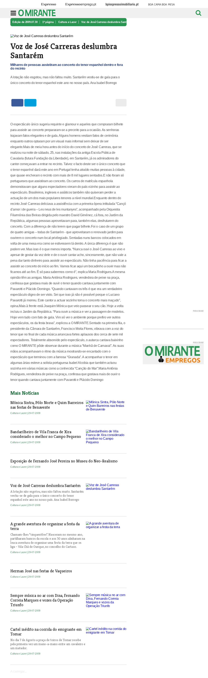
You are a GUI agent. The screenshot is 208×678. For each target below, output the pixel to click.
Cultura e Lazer (67, 22)
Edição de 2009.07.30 (25, 22)
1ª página (47, 22)
